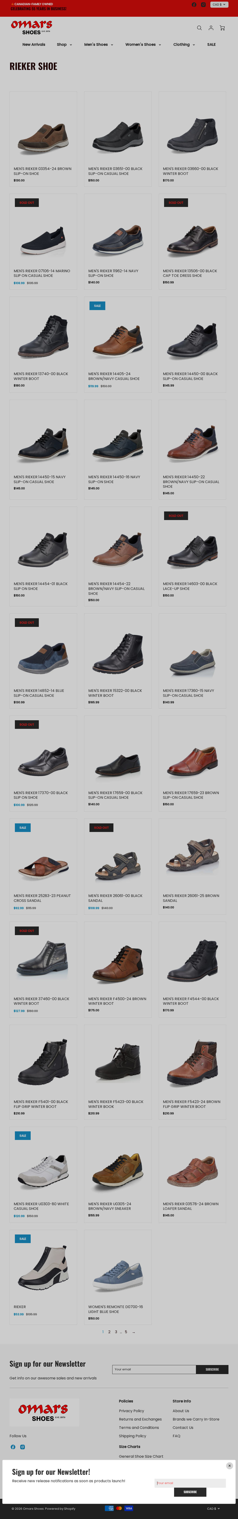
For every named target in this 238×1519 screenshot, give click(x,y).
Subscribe (190, 1492)
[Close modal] (229, 1465)
